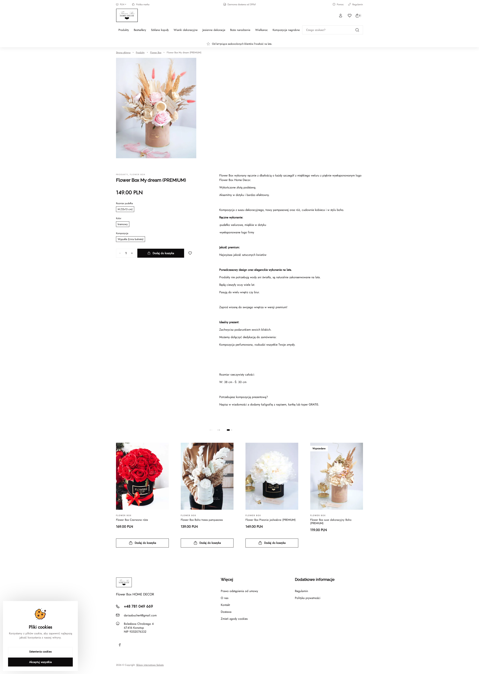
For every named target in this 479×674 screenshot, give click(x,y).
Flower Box (155, 52)
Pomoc (340, 4)
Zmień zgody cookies (234, 619)
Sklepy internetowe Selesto (150, 665)
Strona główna (123, 52)
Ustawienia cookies (40, 651)
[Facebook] (119, 645)
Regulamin (357, 4)
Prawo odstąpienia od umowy (239, 591)
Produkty (140, 52)
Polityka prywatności (307, 598)
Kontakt (225, 605)
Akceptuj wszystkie (40, 662)
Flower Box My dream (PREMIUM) (184, 52)
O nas (224, 598)
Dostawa (226, 612)
